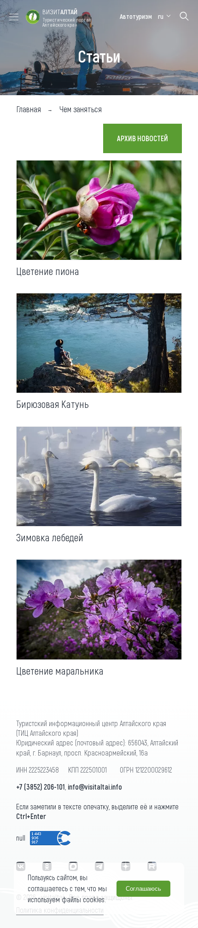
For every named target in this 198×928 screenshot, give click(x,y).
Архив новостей (142, 138)
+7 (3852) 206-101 (40, 786)
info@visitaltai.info (95, 786)
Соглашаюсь (143, 888)
